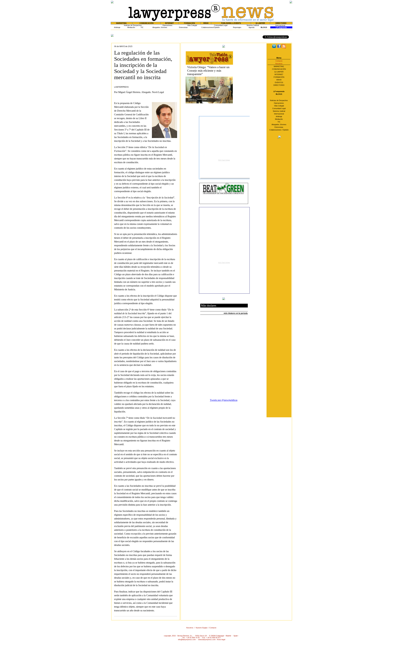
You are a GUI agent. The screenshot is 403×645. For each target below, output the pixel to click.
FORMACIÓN (279, 77)
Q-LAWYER (279, 72)
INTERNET (279, 74)
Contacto (278, 61)
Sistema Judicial (253, 25)
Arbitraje (117, 27)
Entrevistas (183, 27)
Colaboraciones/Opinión (210, 27)
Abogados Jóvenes (159, 27)
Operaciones (167, 25)
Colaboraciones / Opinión (279, 130)
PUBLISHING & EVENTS (231, 23)
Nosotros (278, 64)
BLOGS (264, 27)
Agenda (251, 27)
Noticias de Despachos (133, 25)
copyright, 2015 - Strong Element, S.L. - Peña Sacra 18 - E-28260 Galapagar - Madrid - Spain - (201, 636)
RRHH (205, 23)
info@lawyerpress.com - (188, 639)
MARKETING (279, 66)
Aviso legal (221, 639)
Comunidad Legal (220, 25)
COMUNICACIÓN (279, 69)
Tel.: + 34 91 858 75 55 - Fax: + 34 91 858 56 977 (201, 638)
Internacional (280, 25)
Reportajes (237, 27)
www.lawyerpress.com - (207, 639)
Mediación (131, 27)
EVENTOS (279, 82)
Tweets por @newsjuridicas (223, 400)
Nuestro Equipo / (202, 628)
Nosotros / (191, 628)
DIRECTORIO (281, 23)
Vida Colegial (192, 25)
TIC (142, 27)
